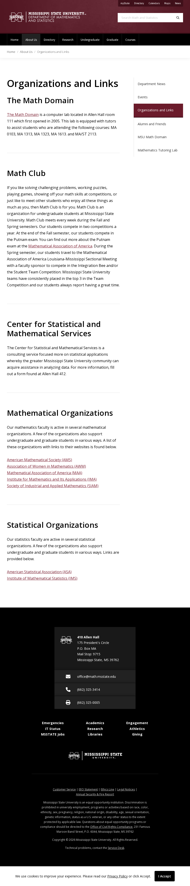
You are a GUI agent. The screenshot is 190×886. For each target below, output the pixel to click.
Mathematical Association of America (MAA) (44, 472)
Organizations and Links (156, 110)
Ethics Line (107, 789)
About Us (32, 40)
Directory (140, 3)
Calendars (155, 3)
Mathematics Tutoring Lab (157, 150)
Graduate (112, 40)
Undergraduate (90, 40)
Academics (95, 723)
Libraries (95, 734)
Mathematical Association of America (60, 246)
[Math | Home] (47, 17)
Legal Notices (126, 789)
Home (14, 40)
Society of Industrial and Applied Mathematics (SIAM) (52, 485)
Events (143, 97)
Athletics (137, 728)
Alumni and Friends (152, 124)
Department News (151, 84)
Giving (137, 734)
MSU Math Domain (152, 137)
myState (126, 3)
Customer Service (64, 789)
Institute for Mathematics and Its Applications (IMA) (52, 479)
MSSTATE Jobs (53, 734)
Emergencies (53, 723)
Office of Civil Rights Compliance (111, 827)
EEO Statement (88, 789)
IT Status (52, 728)
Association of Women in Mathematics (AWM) (46, 466)
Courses (130, 40)
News (179, 3)
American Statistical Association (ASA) (39, 571)
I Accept (164, 876)
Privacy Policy (117, 876)
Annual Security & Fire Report (95, 794)
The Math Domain (23, 114)
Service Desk (116, 848)
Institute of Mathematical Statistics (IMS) (42, 578)
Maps (168, 3)
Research (67, 40)
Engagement (137, 723)
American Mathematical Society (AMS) (39, 459)
